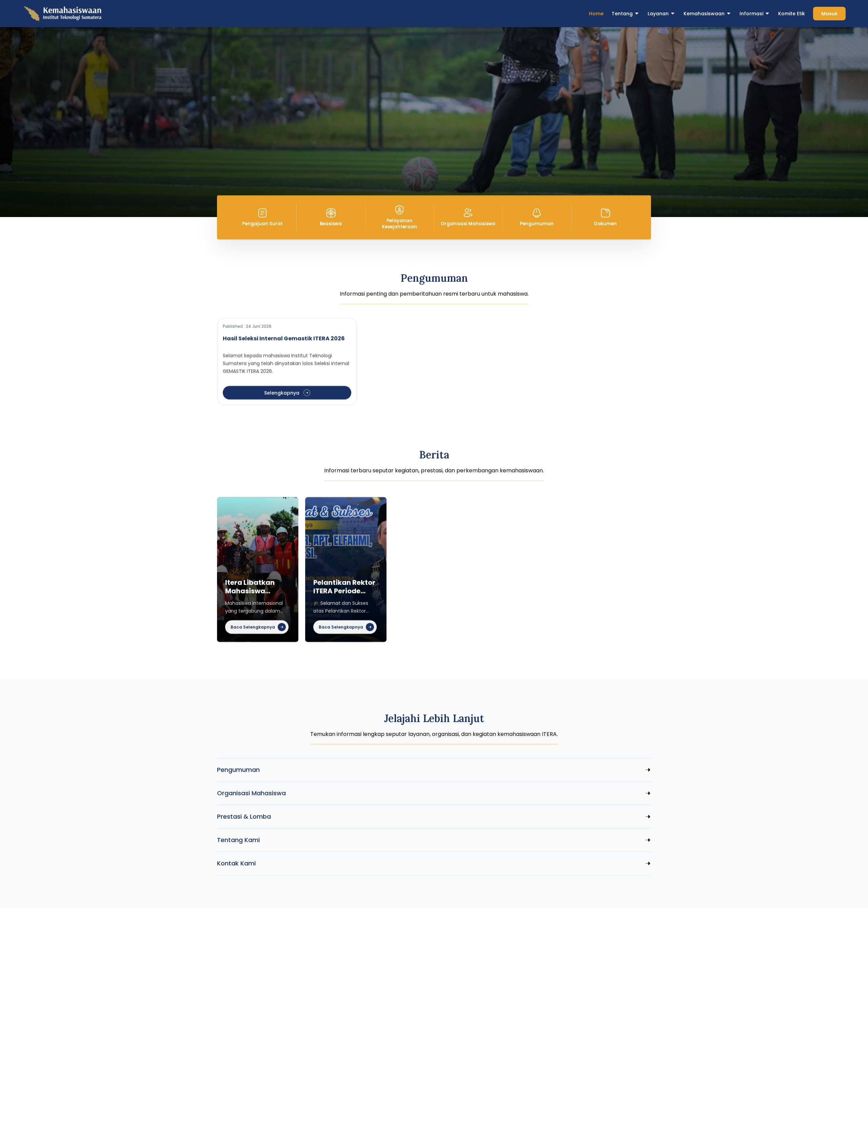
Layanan (658, 13)
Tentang (622, 13)
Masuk (829, 13)
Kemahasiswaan (704, 13)
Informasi (751, 13)
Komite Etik (791, 13)
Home (596, 13)
